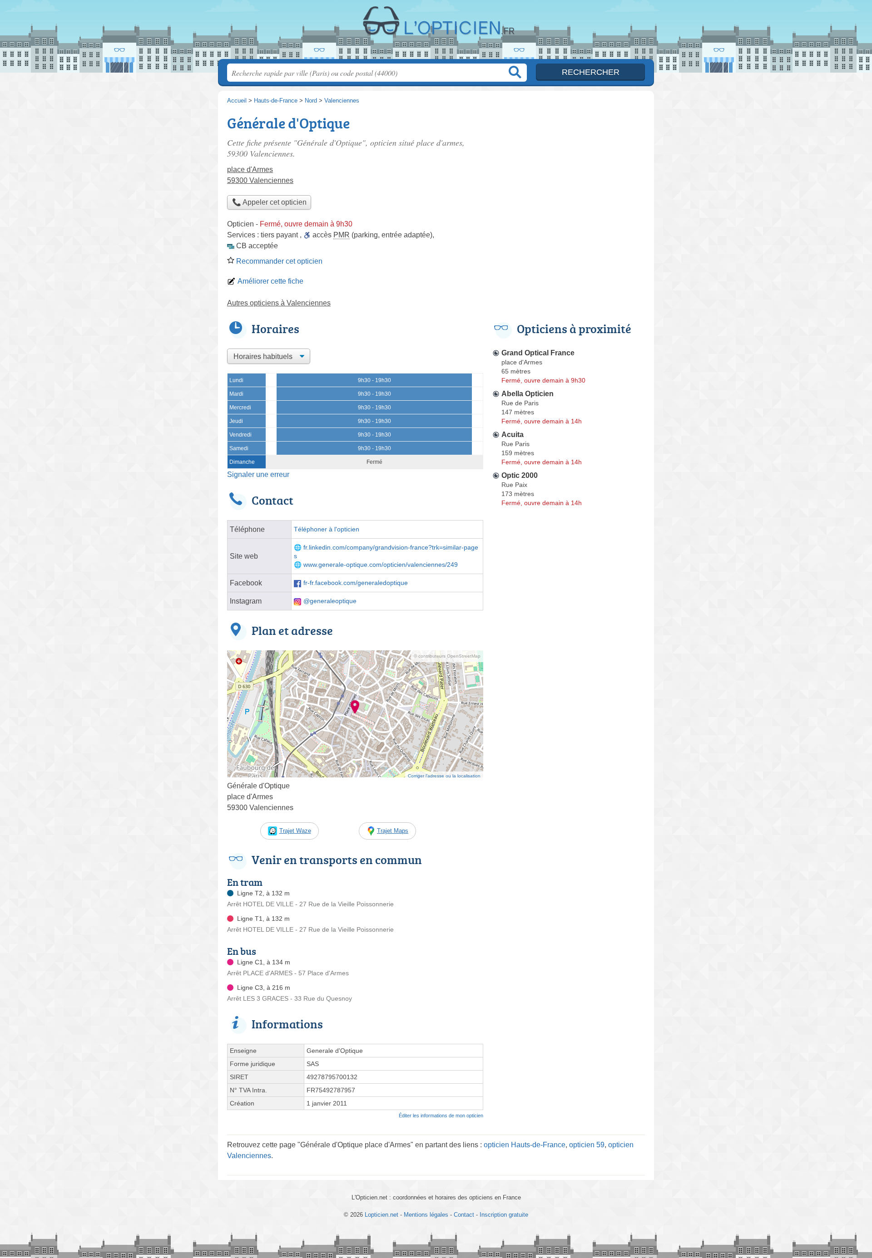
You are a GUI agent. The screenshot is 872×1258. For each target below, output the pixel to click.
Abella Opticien (527, 394)
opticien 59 (586, 1145)
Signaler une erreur (258, 474)
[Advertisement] (568, 175)
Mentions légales (426, 1214)
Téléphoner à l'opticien (326, 529)
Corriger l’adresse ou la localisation (444, 775)
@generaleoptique (330, 601)
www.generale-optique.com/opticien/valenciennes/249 (380, 564)
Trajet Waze (295, 830)
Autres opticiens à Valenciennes (279, 303)
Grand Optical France (538, 353)
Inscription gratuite (504, 1214)
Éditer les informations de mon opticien (441, 1115)
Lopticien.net (436, 32)
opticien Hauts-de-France (524, 1145)
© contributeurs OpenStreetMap (447, 656)
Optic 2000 (519, 475)
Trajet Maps (392, 830)
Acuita (512, 434)
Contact (464, 1214)
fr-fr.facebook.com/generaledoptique (355, 583)
